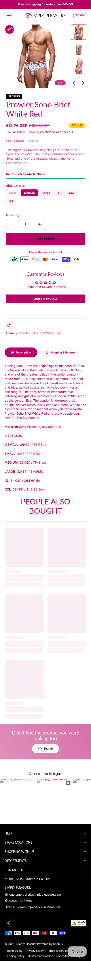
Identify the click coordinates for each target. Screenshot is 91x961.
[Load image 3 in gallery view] (78, 66)
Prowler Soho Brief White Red (40, 333)
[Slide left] (74, 83)
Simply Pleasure (26, 944)
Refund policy (13, 950)
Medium (29, 192)
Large (46, 192)
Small (12, 192)
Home (10, 333)
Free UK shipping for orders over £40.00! (45, 4)
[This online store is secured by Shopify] (78, 923)
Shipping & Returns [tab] (63, 352)
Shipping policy (15, 956)
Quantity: (13, 215)
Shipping (33, 132)
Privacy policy (35, 950)
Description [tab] (23, 352)
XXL (71, 192)
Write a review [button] (45, 299)
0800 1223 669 (20, 900)
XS (11, 201)
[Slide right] (83, 83)
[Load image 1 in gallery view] (78, 32)
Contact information (40, 956)
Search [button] (48, 748)
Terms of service (57, 950)
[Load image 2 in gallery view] (78, 49)
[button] (79, 15)
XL (59, 192)
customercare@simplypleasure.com (35, 894)
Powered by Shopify (50, 944)
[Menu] (9, 15)
